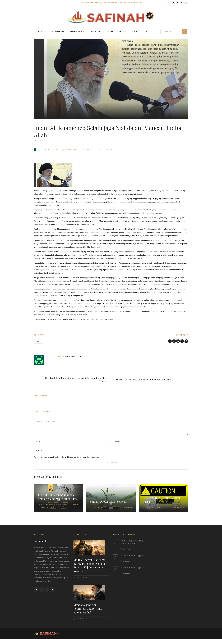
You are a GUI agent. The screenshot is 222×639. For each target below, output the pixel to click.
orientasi (51, 252)
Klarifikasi (159, 507)
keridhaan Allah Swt (89, 311)
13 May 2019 (126, 549)
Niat (38, 341)
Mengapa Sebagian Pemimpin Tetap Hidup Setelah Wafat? (87, 608)
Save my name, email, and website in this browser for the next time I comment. (68, 457)
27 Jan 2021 (97, 507)
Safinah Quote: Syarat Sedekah (108, 501)
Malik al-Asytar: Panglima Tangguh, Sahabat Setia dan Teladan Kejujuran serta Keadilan (90, 565)
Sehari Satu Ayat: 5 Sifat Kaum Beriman (132, 542)
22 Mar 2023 (126, 561)
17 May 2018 (149, 507)
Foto (104, 507)
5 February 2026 (81, 577)
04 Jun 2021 (45, 504)
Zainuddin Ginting (49, 149)
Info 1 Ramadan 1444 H (132, 555)
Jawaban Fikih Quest (46, 507)
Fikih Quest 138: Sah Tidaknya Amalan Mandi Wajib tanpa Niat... (58, 496)
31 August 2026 (81, 619)
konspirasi (78, 236)
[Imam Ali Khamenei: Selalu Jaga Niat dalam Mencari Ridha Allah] (40, 360)
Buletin (38, 140)
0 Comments (88, 149)
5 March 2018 (71, 149)
